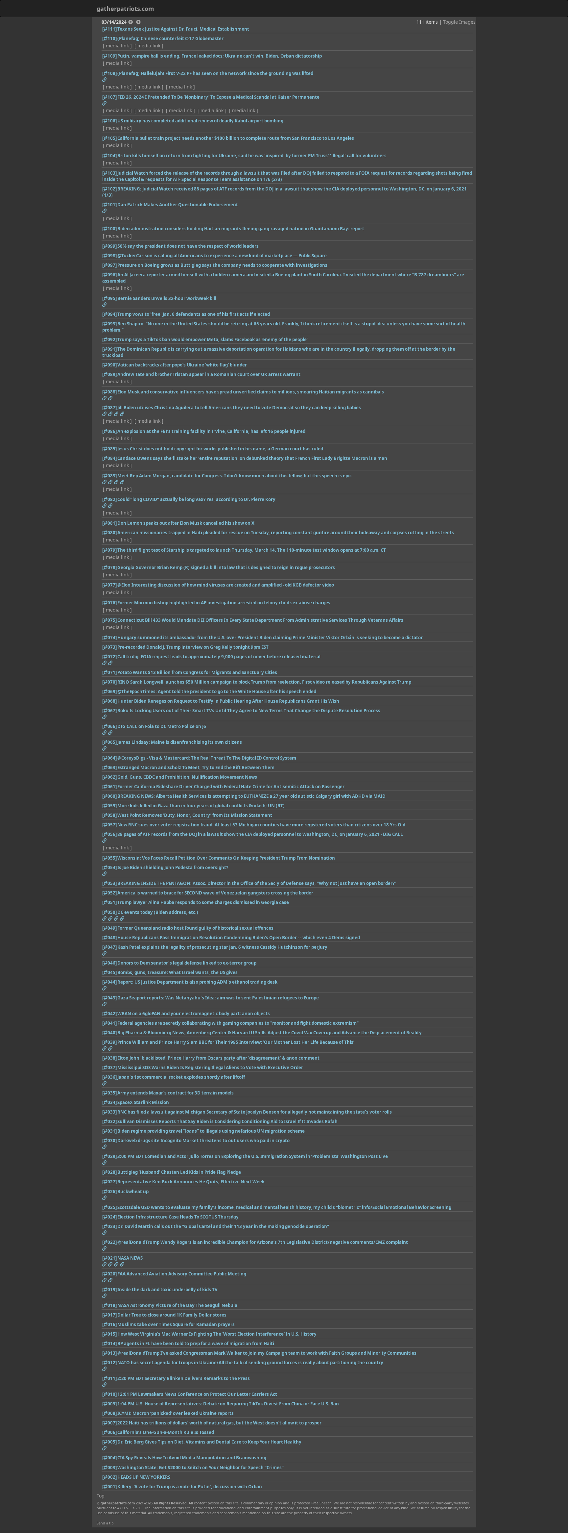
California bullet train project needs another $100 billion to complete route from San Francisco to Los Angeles (235, 138)
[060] (109, 796)
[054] (109, 867)
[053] (109, 883)
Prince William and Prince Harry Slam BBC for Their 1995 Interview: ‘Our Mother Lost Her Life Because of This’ (235, 1042)
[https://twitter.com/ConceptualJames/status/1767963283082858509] (104, 748)
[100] (109, 229)
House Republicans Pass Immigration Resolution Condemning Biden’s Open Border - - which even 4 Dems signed (238, 938)
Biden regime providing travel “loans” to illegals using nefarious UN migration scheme (211, 1131)
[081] (109, 523)
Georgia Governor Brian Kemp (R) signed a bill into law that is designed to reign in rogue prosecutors (226, 567)
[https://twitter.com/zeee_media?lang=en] (110, 414)
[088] (109, 392)
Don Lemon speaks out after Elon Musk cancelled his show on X (185, 523)
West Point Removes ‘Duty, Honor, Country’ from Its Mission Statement (194, 815)
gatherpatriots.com (125, 9)
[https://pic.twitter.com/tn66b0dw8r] (104, 1147)
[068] (109, 701)
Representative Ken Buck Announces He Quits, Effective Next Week (191, 1182)
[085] (109, 449)
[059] (109, 806)
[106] (109, 121)
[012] (109, 1363)
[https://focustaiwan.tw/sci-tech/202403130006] (110, 1264)
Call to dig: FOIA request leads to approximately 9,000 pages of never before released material (218, 657)
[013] (109, 1353)
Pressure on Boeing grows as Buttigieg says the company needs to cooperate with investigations (222, 265)
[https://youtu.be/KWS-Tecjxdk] (104, 1448)
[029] (109, 1156)
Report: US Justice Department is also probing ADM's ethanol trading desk (197, 982)
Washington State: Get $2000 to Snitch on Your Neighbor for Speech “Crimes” (200, 1467)
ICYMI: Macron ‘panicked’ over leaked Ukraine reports (175, 1413)
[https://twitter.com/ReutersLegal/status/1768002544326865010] (104, 988)
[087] (109, 408)
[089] (109, 374)
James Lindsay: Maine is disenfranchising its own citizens (179, 742)
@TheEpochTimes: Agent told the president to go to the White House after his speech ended (216, 691)
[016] (109, 1324)
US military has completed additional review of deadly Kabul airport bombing (200, 121)
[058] (109, 815)
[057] (109, 825)
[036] (109, 1077)
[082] (109, 499)
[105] (109, 138)
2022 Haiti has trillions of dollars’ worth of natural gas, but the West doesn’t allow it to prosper (219, 1423)
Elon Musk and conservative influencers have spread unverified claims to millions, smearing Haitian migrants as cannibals (250, 392)
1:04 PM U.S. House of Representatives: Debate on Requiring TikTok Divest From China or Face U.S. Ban (228, 1404)
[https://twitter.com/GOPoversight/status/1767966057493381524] (104, 874)
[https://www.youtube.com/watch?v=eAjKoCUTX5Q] (104, 1163)
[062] (109, 777)
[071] (109, 672)
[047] (109, 947)
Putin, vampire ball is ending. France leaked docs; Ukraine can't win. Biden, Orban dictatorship (219, 56)
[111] (109, 29)
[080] (109, 533)
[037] (109, 1067)
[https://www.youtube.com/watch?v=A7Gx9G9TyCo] (104, 1198)
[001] (109, 1487)
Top (101, 1496)
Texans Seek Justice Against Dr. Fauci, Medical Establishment (183, 29)
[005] (109, 1442)
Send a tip (105, 1523)
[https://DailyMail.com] (104, 1296)
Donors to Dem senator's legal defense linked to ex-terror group (186, 963)
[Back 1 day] (130, 22)
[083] (109, 476)
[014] (109, 1343)
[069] (109, 691)
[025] (109, 1207)
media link (117, 45)
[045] (109, 972)
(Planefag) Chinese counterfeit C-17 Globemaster (170, 38)
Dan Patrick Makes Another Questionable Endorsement (177, 205)
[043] (109, 998)
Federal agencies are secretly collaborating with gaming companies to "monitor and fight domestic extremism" (238, 1023)
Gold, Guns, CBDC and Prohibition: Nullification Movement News (187, 777)
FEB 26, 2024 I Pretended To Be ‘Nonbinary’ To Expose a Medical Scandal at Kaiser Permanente (218, 97)
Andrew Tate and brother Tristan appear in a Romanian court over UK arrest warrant (208, 374)
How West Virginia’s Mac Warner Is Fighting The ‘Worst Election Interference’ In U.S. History (217, 1334)
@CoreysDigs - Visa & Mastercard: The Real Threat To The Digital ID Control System (206, 758)
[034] (109, 1102)
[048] (109, 938)
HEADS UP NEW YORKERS (143, 1477)
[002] (109, 1477)
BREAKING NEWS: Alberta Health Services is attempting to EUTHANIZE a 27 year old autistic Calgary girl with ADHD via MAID (251, 796)
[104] (109, 156)
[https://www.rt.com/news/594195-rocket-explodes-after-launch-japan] (104, 1083)
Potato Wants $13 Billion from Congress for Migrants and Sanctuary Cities (197, 672)
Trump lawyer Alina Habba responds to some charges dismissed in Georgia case (203, 902)
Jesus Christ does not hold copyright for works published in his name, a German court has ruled (220, 449)
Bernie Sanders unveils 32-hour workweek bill (166, 298)
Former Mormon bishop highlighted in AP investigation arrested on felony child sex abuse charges (223, 603)
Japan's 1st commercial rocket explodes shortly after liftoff (181, 1077)
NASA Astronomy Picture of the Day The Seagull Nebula (177, 1305)
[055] (109, 858)
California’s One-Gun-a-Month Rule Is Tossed (165, 1432)
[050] (109, 912)
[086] (109, 431)
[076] (109, 603)
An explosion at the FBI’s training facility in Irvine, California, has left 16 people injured (211, 431)
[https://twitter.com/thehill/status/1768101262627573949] (104, 305)
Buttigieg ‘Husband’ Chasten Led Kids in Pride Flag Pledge (179, 1172)
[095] (109, 298)
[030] (109, 1140)
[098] (109, 256)
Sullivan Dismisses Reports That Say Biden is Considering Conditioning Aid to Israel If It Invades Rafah (227, 1121)
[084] (109, 458)
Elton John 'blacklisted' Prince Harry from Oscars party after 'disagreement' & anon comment (218, 1058)
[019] (109, 1290)
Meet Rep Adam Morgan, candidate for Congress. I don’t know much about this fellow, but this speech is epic (234, 476)
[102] (109, 189)
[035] (109, 1093)
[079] (109, 550)
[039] (109, 1042)
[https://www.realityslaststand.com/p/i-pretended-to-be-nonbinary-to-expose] (104, 103)
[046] (109, 963)
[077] (109, 585)
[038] (109, 1058)
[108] (109, 73)
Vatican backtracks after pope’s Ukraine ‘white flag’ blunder (182, 365)
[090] (109, 365)
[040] (109, 1033)
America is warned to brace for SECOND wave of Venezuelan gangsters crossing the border (215, 893)
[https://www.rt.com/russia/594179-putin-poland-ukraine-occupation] (104, 1369)
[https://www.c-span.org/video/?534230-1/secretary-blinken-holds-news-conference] (104, 1385)
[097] (109, 265)
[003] (109, 1467)
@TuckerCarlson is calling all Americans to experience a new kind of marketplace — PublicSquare (222, 256)
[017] (109, 1315)
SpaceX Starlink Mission (143, 1102)
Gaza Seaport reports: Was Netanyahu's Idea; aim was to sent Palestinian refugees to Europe (218, 998)
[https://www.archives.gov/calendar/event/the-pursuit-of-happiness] (116, 918)
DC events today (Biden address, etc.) (157, 912)
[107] (109, 97)
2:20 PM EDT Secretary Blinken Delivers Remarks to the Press (183, 1378)
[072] (109, 657)
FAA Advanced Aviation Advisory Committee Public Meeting (181, 1274)
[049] (109, 928)
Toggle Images (459, 22)
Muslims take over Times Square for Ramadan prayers (176, 1324)
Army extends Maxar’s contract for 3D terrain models (175, 1093)
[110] (109, 38)
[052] (109, 893)
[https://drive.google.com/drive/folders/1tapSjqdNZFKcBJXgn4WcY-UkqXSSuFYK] (104, 663)
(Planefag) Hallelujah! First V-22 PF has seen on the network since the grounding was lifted (215, 73)
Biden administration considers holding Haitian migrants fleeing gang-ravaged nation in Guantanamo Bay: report (240, 229)
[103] (109, 173)
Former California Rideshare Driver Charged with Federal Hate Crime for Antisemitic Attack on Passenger (230, 787)
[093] (109, 324)
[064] (109, 758)
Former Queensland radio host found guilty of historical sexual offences (195, 928)
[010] (109, 1394)
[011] (109, 1378)
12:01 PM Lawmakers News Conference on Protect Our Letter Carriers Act (197, 1394)
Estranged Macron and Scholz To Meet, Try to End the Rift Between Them (195, 767)
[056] (109, 834)
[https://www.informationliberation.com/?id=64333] (104, 1004)
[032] (109, 1121)
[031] (109, 1131)
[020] (109, 1274)
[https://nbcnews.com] (104, 398)
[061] (109, 787)
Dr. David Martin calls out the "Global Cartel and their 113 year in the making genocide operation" (223, 1226)
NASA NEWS (130, 1258)
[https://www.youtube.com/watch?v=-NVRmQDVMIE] (104, 918)
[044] (109, 982)
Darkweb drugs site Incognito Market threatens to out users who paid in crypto (203, 1140)
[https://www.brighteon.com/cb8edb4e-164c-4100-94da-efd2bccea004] (104, 1233)
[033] (109, 1112)
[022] (109, 1242)
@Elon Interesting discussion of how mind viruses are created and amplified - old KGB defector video (225, 585)
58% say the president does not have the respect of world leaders (188, 246)
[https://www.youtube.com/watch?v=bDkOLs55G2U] (122, 918)
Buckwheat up (133, 1191)
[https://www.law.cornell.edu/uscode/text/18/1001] (104, 953)
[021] (109, 1258)
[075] (109, 620)
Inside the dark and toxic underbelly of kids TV (167, 1290)
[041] (109, 1023)
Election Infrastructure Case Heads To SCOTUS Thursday (178, 1217)
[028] (109, 1172)
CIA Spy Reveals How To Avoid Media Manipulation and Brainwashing (191, 1458)
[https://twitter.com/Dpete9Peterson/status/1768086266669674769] (110, 398)
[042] (109, 1014)
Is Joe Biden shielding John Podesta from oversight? (172, 867)
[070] (109, 682)
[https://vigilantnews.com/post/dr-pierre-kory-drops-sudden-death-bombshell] (104, 506)
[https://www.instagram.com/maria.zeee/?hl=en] (116, 414)
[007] (109, 1423)
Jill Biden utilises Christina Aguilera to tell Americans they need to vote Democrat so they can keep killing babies (239, 408)
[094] (109, 314)
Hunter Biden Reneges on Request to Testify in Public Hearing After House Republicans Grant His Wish (228, 701)
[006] (109, 1432)
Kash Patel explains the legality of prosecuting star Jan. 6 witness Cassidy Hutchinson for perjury (222, 947)
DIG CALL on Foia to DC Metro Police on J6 (161, 726)
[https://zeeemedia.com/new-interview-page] (104, 414)
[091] (109, 349)
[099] (109, 246)
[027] (109, 1182)
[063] (109, 767)
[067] (109, 711)
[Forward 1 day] (138, 22)
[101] (109, 205)
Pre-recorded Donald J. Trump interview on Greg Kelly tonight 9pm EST (193, 647)
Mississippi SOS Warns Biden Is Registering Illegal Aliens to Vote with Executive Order (210, 1067)
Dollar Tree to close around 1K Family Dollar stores (171, 1315)
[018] (109, 1305)
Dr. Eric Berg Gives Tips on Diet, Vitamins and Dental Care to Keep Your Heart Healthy (209, 1442)
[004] (109, 1458)
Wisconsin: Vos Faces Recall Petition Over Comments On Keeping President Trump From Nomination (226, 858)
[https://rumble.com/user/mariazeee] (122, 414)
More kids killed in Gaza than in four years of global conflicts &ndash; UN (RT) (201, 806)
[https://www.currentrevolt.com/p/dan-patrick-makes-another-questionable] (104, 211)
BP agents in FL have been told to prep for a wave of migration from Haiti (195, 1343)
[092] (109, 339)
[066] (109, 726)
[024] (109, 1217)
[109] (109, 56)
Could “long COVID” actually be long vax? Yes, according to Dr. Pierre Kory (196, 499)
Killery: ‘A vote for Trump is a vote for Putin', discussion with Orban (189, 1487)
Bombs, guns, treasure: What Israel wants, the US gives (177, 972)
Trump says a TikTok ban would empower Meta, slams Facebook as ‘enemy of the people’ (212, 339)
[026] (109, 1191)
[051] (109, 902)
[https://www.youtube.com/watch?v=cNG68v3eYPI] (104, 1280)
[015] (109, 1334)
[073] (109, 647)
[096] (109, 275)
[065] (109, 742)
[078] (109, 567)
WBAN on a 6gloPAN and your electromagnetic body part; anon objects (193, 1014)
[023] (109, 1226)
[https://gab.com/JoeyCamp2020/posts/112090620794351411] (110, 663)
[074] (109, 638)
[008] (109, 1413)
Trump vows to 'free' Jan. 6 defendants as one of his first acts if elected (193, 314)
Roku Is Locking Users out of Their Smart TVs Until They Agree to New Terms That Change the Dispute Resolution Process (248, 711)
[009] (109, 1404)
